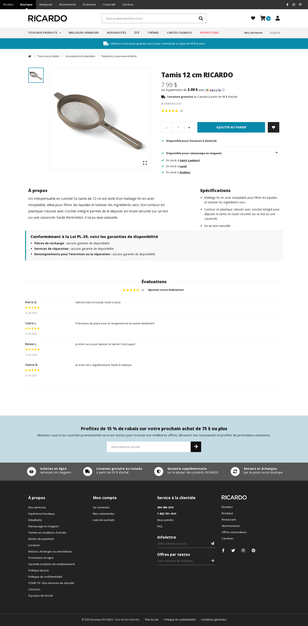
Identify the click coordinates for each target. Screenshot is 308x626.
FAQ (159, 526)
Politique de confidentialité (45, 577)
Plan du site (152, 619)
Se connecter (101, 507)
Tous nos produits (42, 32)
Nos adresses (253, 32)
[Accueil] (29, 56)
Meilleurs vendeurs (84, 32)
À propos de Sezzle (40, 595)
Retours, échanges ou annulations (50, 551)
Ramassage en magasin (43, 526)
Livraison (34, 545)
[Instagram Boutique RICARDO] (243, 550)
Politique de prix (38, 570)
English (275, 32)
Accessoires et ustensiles (80, 56)
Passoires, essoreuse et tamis (119, 56)
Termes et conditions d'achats (47, 532)
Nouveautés (116, 32)
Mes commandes (104, 514)
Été (136, 32)
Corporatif (109, 4)
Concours (34, 589)
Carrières (127, 4)
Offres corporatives (234, 532)
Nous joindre (165, 520)
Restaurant (45, 4)
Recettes (8, 4)
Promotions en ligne (41, 558)
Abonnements (67, 4)
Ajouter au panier (231, 127)
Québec (185, 172)
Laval (183, 166)
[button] (220, 90)
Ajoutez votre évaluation (166, 290)
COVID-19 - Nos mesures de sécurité (51, 583)
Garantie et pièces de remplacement (51, 564)
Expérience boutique (41, 514)
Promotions (209, 32)
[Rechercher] (201, 18)
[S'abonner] (196, 447)
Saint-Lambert (190, 160)
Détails (48, 472)
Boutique (26, 4)
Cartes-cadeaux (179, 32)
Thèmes (153, 32)
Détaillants (35, 520)
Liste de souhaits (103, 520)
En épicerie (89, 4)
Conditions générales (213, 619)
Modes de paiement (41, 539)
